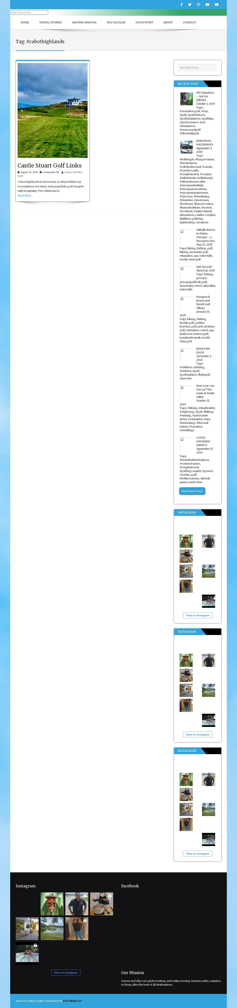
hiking (184, 252)
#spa (207, 419)
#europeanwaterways (194, 192)
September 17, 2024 (204, 450)
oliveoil (205, 478)
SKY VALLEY (204, 266)
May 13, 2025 (204, 244)
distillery (185, 218)
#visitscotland (202, 211)
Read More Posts (192, 491)
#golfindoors (196, 115)
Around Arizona (84, 22)
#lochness (186, 203)
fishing (201, 248)
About (168, 22)
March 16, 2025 (205, 270)
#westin (185, 474)
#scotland (186, 211)
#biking (192, 408)
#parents (185, 378)
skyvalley (209, 285)
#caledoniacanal (190, 166)
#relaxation (195, 419)
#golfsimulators (190, 118)
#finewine (186, 200)
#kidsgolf (204, 374)
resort (204, 330)
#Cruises (205, 174)
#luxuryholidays (190, 207)
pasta (183, 482)
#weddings (187, 430)
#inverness (201, 200)
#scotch (206, 207)
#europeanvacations (193, 189)
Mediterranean (189, 478)
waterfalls (205, 255)
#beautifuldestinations (194, 460)
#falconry (186, 196)
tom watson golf (197, 334)
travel (191, 482)
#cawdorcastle (189, 170)
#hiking (208, 411)
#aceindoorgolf (190, 111)
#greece (207, 471)
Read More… (25, 195)
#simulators (187, 126)
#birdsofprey (188, 163)
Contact (189, 22)
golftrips (197, 218)
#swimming (187, 423)
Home (25, 22)
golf (210, 248)
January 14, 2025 (195, 313)
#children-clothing (192, 367)
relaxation (186, 255)
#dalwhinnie (188, 178)
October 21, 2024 (195, 402)
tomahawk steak (190, 337)
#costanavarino (190, 463)
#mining (185, 415)
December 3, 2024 (203, 358)
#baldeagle (187, 159)
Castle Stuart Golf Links (50, 165)
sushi (183, 334)
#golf (183, 115)
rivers (198, 285)
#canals (207, 166)
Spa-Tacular (116, 22)
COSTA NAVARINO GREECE (203, 441)
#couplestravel (189, 174)
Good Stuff (144, 22)
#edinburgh (205, 178)
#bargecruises (204, 159)
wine (199, 482)
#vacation (195, 426)
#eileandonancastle (192, 181)
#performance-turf (192, 122)
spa (196, 255)
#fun (204, 111)
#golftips (207, 118)
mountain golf (198, 252)
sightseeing (187, 222)
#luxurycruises (203, 203)
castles (199, 215)
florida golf (187, 322)
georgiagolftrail (190, 282)
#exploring (187, 411)
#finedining (201, 196)
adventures (187, 215)
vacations (202, 222)
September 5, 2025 (204, 150)
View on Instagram (197, 615)
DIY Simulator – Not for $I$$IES (205, 96)
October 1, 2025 (205, 103)
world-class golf (190, 259)
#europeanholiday (191, 185)
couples (210, 215)
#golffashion (188, 374)
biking (191, 248)
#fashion (185, 371)
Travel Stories (50, 22)
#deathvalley (207, 408)
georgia (201, 278)
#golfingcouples (190, 471)
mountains (187, 285)
